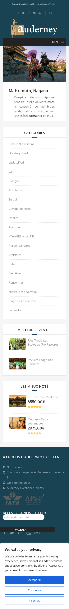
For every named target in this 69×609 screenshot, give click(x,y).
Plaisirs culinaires (19, 245)
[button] (55, 42)
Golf (11, 172)
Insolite (13, 218)
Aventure (15, 227)
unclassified (16, 162)
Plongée (14, 181)
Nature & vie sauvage (23, 292)
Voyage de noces (20, 209)
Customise (34, 590)
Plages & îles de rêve (23, 301)
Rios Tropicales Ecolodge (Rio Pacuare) (43, 342)
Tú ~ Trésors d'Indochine (44, 397)
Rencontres (16, 282)
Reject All (34, 600)
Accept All (34, 579)
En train (13, 199)
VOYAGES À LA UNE (21, 236)
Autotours (15, 190)
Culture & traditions (21, 144)
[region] (34, 576)
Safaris (13, 264)
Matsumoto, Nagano (28, 90)
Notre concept (16, 467)
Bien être (15, 273)
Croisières (15, 255)
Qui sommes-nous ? (20, 483)
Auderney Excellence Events (25, 488)
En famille (15, 310)
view (32, 116)
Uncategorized (18, 153)
